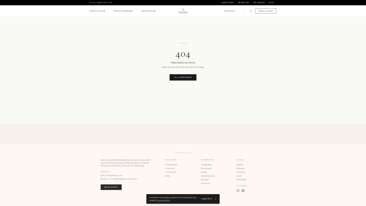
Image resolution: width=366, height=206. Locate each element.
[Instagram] (237, 190)
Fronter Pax (169, 168)
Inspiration (148, 11)
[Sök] (250, 11)
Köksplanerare (123, 11)
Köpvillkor (205, 180)
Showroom (205, 183)
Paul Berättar (241, 180)
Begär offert (265, 11)
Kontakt (229, 11)
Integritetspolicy (208, 176)
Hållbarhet (259, 2)
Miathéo (239, 165)
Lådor (167, 176)
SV (272, 2)
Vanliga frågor (206, 165)
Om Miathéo (244, 2)
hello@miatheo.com (102, 2)
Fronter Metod (171, 165)
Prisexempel (206, 168)
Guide (239, 176)
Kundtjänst (227, 2)
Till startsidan (183, 77)
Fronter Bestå (170, 172)
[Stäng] (216, 199)
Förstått (206, 199)
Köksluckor (97, 11)
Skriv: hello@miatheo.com (111, 175)
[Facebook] (243, 190)
